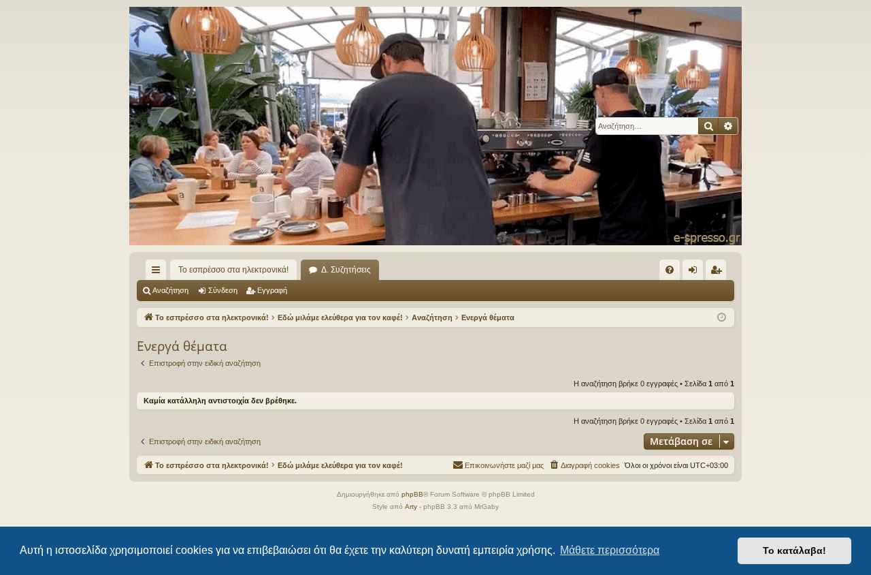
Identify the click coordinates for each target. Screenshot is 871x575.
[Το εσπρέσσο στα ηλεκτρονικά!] (435, 126)
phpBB (412, 494)
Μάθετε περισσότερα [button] (609, 550)
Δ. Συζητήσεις (346, 270)
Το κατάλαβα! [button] (794, 550)
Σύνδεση (222, 290)
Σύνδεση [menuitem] (695, 272)
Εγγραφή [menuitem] (718, 272)
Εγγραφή (272, 290)
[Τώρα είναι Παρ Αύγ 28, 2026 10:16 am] (721, 318)
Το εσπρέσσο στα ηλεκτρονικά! (233, 270)
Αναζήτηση (170, 290)
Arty (411, 506)
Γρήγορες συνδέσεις (158, 272)
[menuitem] (669, 270)
